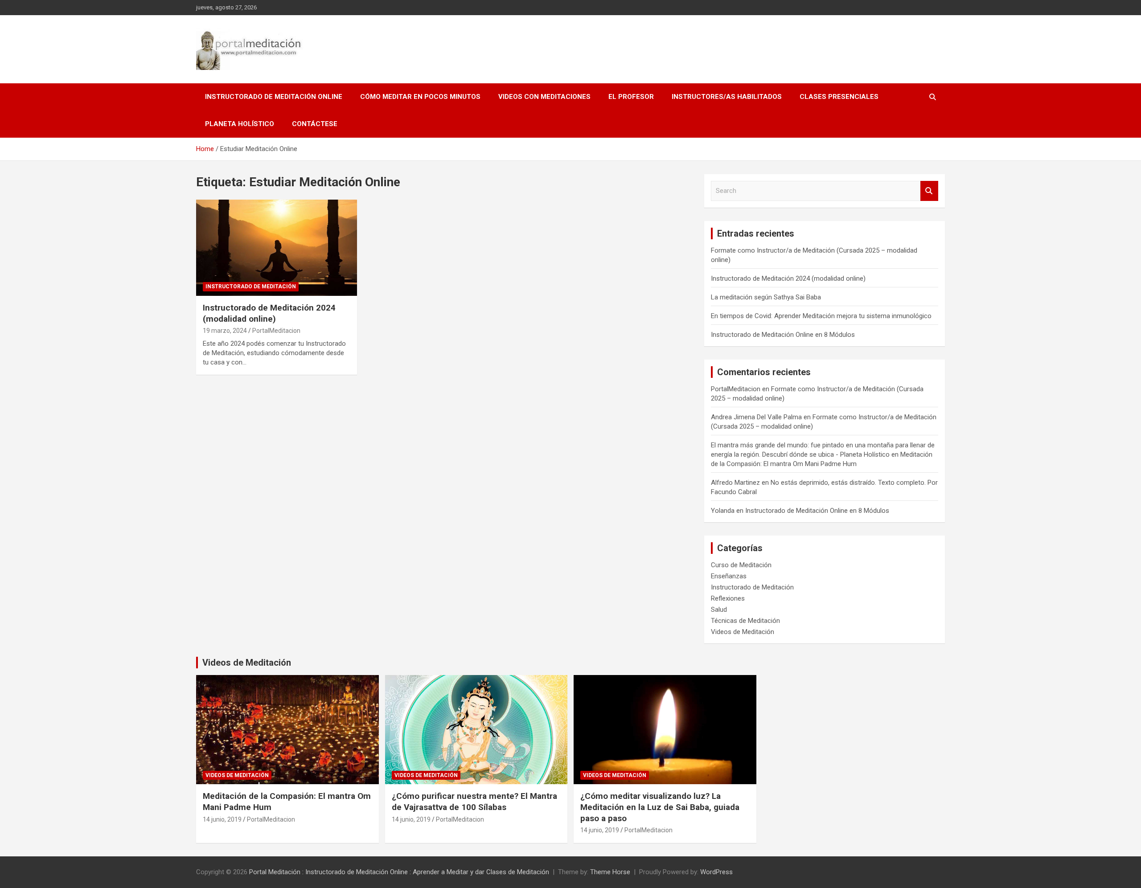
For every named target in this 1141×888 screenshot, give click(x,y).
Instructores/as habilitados (727, 97)
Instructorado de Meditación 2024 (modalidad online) (269, 313)
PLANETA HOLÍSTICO (239, 124)
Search (929, 191)
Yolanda (723, 511)
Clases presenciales (839, 97)
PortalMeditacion (276, 330)
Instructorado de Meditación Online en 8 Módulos (783, 335)
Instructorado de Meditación (250, 286)
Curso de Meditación (741, 565)
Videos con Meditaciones (544, 97)
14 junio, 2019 (222, 819)
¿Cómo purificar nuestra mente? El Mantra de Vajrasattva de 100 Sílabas (474, 801)
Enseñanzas (729, 576)
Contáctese (314, 124)
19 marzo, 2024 (225, 330)
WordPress (716, 872)
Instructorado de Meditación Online (273, 97)
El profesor (631, 97)
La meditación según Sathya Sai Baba (766, 297)
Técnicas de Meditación (745, 621)
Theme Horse (610, 872)
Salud (719, 610)
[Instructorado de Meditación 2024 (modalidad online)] (276, 247)
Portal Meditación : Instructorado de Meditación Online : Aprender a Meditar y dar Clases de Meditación (399, 872)
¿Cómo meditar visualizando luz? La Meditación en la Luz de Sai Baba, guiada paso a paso (659, 807)
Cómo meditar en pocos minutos (420, 97)
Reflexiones (728, 598)
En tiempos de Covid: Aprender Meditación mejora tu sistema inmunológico (821, 316)
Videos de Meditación (742, 632)
